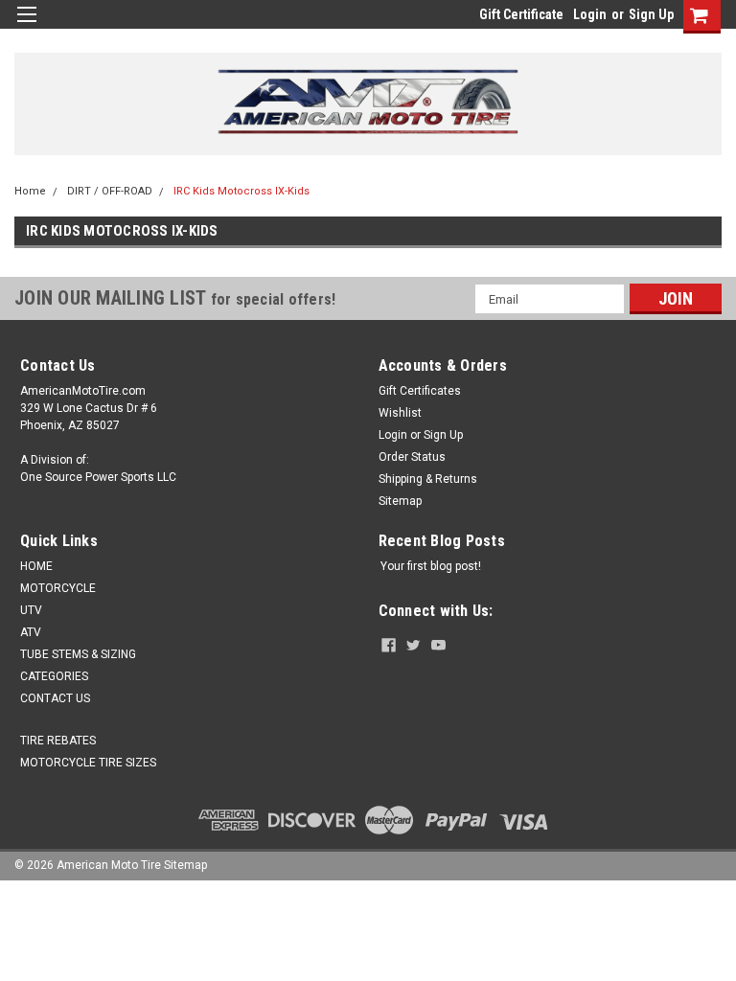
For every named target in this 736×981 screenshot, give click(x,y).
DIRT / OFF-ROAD (109, 191)
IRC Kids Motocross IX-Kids (241, 191)
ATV (30, 632)
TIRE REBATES (58, 740)
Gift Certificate (521, 14)
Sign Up (651, 14)
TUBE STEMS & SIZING (78, 654)
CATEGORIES (54, 676)
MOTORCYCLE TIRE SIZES (88, 762)
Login (590, 14)
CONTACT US (55, 698)
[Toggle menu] (26, 26)
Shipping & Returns (428, 479)
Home (30, 191)
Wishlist (400, 413)
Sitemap (400, 501)
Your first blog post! (430, 566)
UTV (31, 610)
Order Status (412, 457)
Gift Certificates (420, 391)
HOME (36, 566)
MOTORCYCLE (58, 588)
